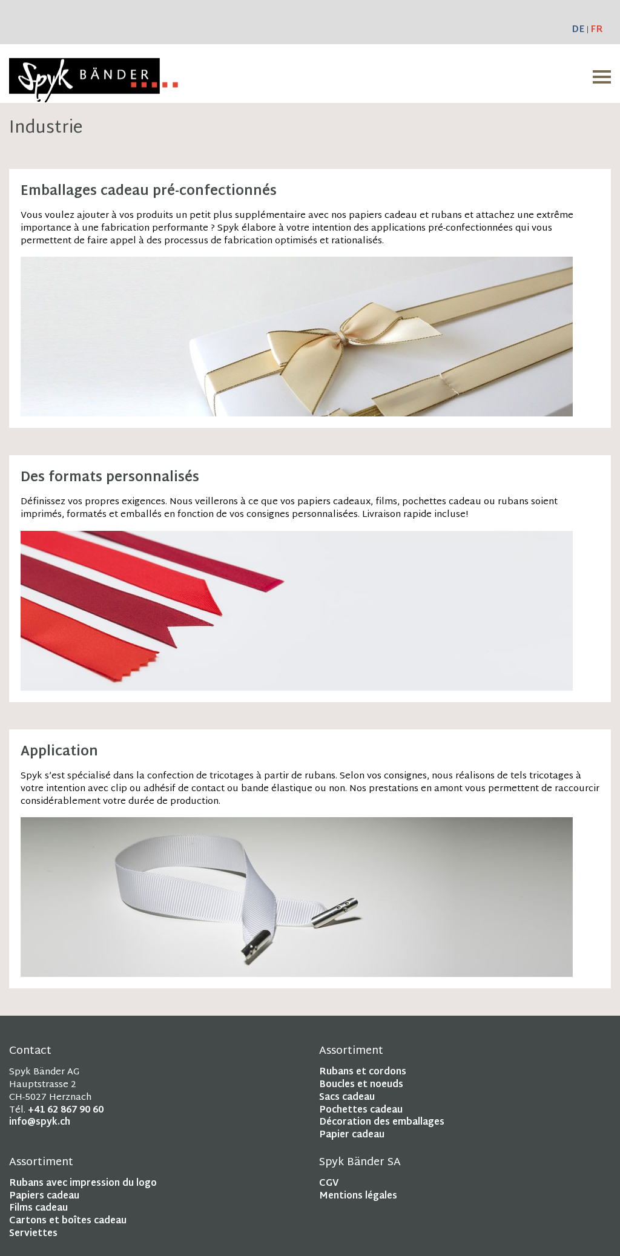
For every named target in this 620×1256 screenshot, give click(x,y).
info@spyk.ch (39, 1122)
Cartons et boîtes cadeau (68, 1221)
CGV (328, 1183)
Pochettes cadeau (361, 1110)
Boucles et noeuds (361, 1085)
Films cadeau (38, 1208)
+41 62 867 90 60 (66, 1110)
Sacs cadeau (347, 1098)
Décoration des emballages (381, 1122)
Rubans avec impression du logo (83, 1183)
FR (596, 30)
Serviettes (33, 1234)
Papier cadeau (351, 1135)
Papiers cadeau (44, 1196)
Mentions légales (358, 1196)
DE (578, 30)
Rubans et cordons (362, 1072)
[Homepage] (93, 96)
